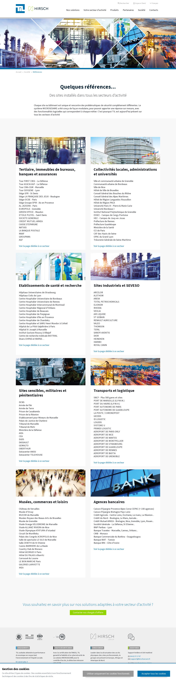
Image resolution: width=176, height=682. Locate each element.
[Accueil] (32, 8)
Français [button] (155, 3)
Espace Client (140, 3)
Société (27, 72)
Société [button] (141, 10)
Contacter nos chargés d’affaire (88, 612)
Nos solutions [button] (72, 10)
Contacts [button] (153, 10)
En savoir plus (21, 662)
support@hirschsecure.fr (140, 659)
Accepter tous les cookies (154, 673)
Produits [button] (114, 10)
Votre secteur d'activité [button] (95, 10)
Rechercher (124, 3)
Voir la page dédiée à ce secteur (34, 246)
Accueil (18, 72)
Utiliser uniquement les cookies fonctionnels (108, 673)
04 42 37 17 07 (135, 656)
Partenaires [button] (128, 10)
